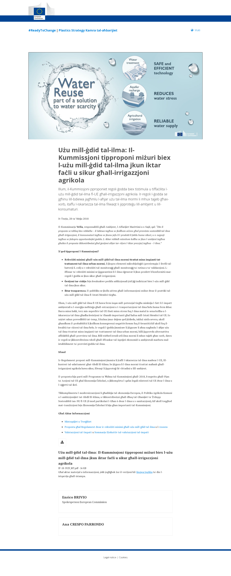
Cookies (123, 557)
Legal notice (110, 557)
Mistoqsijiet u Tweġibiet (78, 421)
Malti (197, 30)
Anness (163, 427)
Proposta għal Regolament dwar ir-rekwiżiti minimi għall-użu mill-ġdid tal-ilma (110, 427)
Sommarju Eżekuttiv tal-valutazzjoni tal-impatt (121, 432)
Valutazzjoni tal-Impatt (78, 432)
